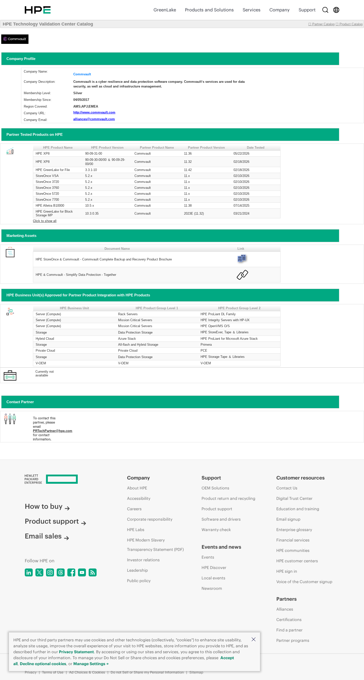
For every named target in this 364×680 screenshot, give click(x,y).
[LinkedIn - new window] (29, 572)
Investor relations (143, 559)
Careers (134, 508)
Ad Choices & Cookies (87, 672)
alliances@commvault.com (94, 119)
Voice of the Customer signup (304, 581)
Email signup (288, 519)
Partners (286, 599)
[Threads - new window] (61, 572)
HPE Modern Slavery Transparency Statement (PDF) (155, 545)
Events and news (221, 547)
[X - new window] (39, 572)
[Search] (325, 9)
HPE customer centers (297, 560)
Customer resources (300, 478)
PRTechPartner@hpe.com (52, 431)
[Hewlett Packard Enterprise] (38, 9)
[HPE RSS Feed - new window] (93, 572)
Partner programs (292, 640)
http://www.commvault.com (94, 112)
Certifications (289, 619)
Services (251, 10)
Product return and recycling (228, 498)
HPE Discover (214, 567)
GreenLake (165, 10)
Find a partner (289, 629)
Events (208, 557)
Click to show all (44, 220)
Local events (213, 577)
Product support (52, 521)
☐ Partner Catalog (321, 24)
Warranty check (216, 529)
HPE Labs (135, 529)
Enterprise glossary (294, 529)
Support (307, 10)
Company (279, 10)
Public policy (139, 580)
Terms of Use (52, 672)
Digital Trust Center (294, 498)
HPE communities (293, 550)
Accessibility (138, 498)
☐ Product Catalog (349, 24)
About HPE (137, 487)
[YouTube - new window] (82, 572)
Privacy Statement (76, 651)
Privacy (30, 672)
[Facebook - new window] (71, 572)
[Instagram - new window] (50, 572)
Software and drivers (221, 519)
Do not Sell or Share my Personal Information (147, 672)
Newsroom (212, 588)
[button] (254, 639)
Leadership (137, 570)
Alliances (284, 609)
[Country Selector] (336, 9)
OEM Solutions (215, 487)
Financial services (293, 540)
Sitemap (196, 672)
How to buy (43, 506)
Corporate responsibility (149, 519)
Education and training (297, 508)
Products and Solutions (209, 10)
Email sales (43, 536)
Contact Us (286, 487)
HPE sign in (286, 571)
